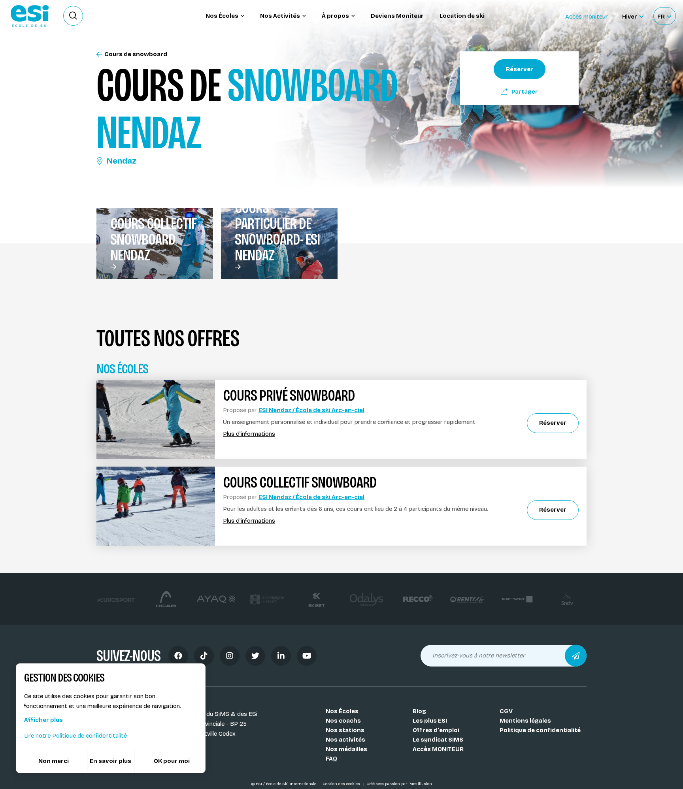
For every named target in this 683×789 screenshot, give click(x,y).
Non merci (53, 761)
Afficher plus (43, 719)
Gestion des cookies (342, 783)
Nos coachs (343, 720)
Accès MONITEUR (438, 749)
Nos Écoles (342, 711)
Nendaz (121, 161)
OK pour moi (172, 761)
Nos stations (345, 730)
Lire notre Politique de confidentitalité (75, 735)
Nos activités (345, 739)
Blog (419, 711)
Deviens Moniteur (397, 15)
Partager (524, 91)
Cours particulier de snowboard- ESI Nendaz (277, 231)
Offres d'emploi (436, 730)
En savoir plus (110, 761)
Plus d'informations (249, 434)
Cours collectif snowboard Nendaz (153, 239)
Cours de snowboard (135, 54)
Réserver (519, 69)
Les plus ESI (430, 720)
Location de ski (462, 15)
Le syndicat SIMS (438, 739)
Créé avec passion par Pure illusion (399, 783)
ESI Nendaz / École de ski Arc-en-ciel (311, 410)
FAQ (331, 758)
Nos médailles (346, 749)
